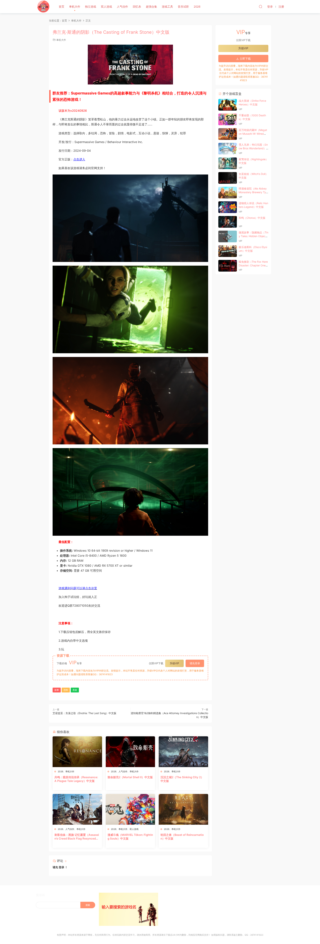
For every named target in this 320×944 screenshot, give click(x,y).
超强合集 (151, 6)
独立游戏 (90, 6)
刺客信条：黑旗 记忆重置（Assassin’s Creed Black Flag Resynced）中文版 (76, 836)
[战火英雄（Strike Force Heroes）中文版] (227, 105)
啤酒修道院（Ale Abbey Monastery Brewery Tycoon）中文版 (253, 192)
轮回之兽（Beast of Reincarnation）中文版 (182, 836)
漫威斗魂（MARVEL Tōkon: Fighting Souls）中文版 (130, 836)
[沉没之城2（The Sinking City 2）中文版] (183, 751)
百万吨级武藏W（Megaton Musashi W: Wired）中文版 (253, 133)
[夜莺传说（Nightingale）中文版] (227, 163)
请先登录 (195, 663)
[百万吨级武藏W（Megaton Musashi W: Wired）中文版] (227, 134)
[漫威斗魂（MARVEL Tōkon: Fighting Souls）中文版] (130, 809)
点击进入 (79, 159)
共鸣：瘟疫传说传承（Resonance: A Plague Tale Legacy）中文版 (76, 779)
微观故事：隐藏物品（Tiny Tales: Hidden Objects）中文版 (253, 236)
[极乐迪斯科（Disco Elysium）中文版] (227, 251)
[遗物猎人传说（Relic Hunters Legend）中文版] (227, 207)
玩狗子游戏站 (43, 6)
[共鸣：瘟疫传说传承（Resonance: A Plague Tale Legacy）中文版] (77, 751)
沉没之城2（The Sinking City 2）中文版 (182, 779)
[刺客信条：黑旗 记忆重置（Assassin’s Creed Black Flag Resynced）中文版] (77, 809)
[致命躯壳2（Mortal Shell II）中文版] (130, 751)
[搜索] (260, 6)
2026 (197, 6)
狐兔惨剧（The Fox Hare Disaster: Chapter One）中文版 (253, 265)
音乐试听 (183, 6)
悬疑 (75, 690)
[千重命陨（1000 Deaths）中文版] (227, 119)
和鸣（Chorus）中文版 (252, 217)
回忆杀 (137, 6)
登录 (61, 867)
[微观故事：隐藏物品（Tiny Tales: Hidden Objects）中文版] (227, 236)
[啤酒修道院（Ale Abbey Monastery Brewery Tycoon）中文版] (227, 192)
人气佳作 (122, 6)
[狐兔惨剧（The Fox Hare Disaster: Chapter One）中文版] (227, 266)
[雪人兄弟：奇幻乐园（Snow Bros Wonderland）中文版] (227, 148)
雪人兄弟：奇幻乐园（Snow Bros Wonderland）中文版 (253, 148)
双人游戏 (106, 6)
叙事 (56, 690)
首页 (61, 6)
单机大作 (74, 6)
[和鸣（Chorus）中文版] (227, 222)
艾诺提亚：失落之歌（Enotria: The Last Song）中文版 (84, 713)
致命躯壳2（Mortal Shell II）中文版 (130, 777)
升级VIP (174, 663)
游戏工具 (167, 6)
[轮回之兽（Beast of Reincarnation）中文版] (183, 809)
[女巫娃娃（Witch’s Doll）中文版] (227, 178)
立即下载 (245, 58)
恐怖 (66, 690)
